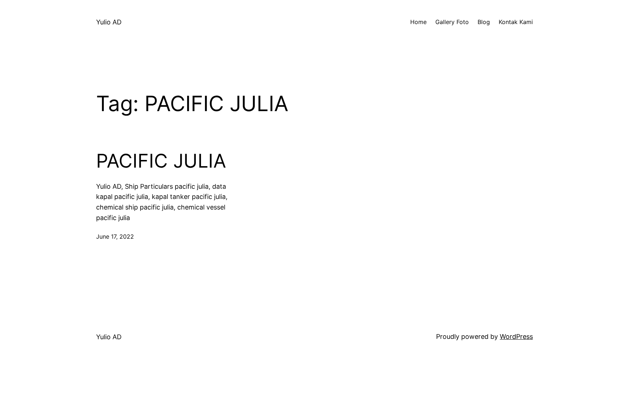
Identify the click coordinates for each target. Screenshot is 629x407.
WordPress (516, 336)
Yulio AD (109, 22)
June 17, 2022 (115, 236)
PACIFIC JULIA (161, 161)
